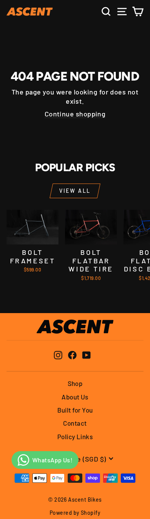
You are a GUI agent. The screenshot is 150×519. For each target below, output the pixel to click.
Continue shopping (75, 114)
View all (75, 190)
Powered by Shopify (75, 512)
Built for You (75, 410)
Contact (75, 423)
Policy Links (75, 436)
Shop (75, 383)
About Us (75, 397)
